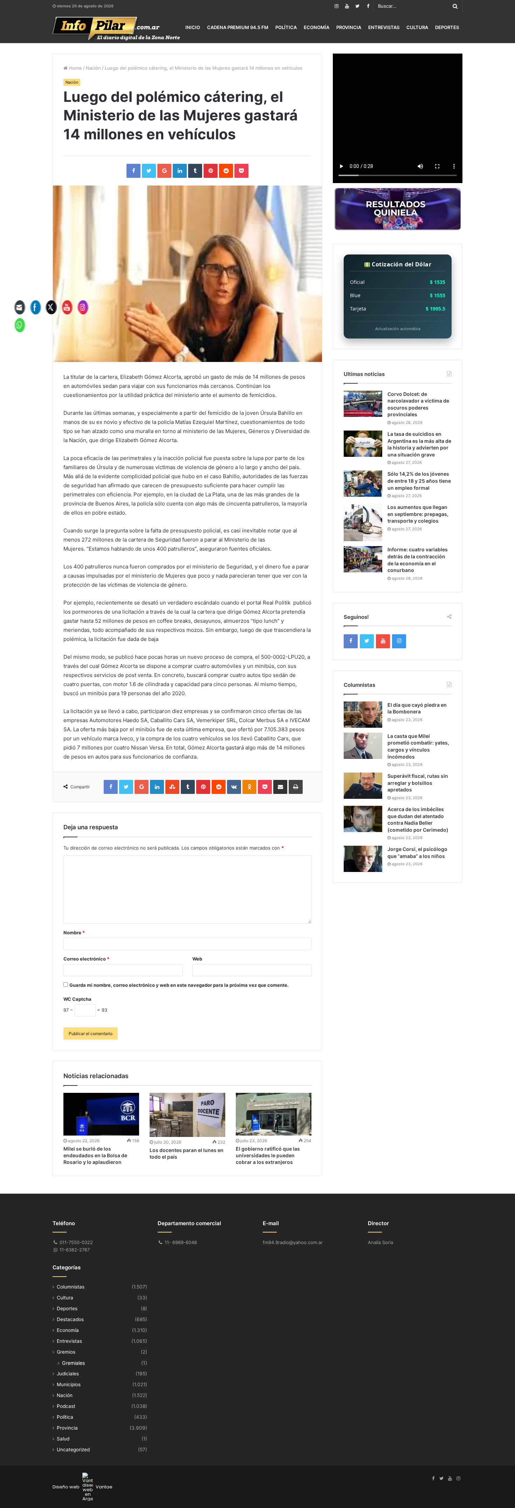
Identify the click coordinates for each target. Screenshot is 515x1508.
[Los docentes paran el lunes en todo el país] (187, 1115)
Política (286, 27)
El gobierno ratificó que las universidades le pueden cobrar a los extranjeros (268, 1155)
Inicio (192, 27)
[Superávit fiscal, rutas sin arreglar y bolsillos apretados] (363, 786)
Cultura (417, 27)
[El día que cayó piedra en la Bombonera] (363, 714)
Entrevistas (383, 27)
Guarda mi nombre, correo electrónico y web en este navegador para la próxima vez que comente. (179, 985)
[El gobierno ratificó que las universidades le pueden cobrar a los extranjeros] (273, 1114)
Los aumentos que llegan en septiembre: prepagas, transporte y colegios (417, 514)
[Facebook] (368, 6)
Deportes (447, 27)
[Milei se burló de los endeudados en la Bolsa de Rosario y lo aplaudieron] (101, 1114)
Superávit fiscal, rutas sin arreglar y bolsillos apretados (417, 783)
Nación (93, 68)
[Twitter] (357, 6)
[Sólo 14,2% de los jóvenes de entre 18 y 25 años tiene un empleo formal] (363, 483)
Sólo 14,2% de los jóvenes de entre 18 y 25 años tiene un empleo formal (419, 480)
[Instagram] (336, 6)
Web (197, 959)
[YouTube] (347, 6)
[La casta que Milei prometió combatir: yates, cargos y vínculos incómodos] (363, 746)
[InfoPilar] (116, 29)
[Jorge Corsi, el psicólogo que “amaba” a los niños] (363, 859)
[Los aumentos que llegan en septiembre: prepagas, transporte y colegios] (363, 522)
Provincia (348, 27)
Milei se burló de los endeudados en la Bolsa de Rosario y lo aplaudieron (95, 1155)
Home (75, 68)
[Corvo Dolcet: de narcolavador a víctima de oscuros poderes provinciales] (363, 404)
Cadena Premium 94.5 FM (237, 27)
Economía (316, 27)
